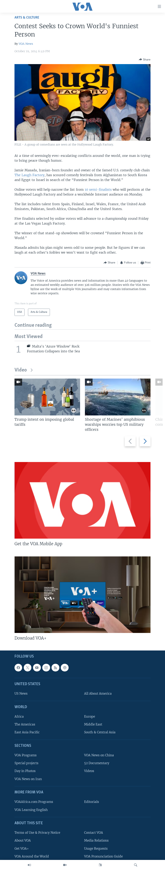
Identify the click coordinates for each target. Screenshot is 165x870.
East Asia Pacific (27, 732)
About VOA (22, 840)
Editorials (91, 802)
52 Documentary (96, 763)
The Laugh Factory (29, 175)
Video (20, 370)
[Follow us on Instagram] (46, 667)
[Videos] (65, 865)
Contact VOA (93, 833)
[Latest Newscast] (29, 865)
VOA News (26, 44)
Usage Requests (96, 848)
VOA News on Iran (28, 779)
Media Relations (96, 840)
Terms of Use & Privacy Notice (37, 833)
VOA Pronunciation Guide (103, 856)
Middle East (93, 724)
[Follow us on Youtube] (37, 667)
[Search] (136, 865)
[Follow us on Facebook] (18, 667)
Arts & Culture (26, 17)
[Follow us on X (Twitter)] (27, 667)
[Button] (145, 59)
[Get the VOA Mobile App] (82, 500)
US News (21, 694)
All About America (98, 694)
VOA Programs (25, 755)
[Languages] (100, 865)
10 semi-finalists (98, 189)
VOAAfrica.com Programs (33, 802)
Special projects (26, 763)
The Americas (24, 724)
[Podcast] (64, 667)
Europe (89, 716)
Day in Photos (25, 771)
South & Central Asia (100, 732)
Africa (19, 716)
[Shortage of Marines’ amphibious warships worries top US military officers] (118, 397)
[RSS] (55, 667)
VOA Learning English (31, 810)
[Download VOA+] (82, 594)
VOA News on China (99, 755)
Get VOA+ (21, 848)
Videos (89, 771)
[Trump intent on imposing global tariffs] (47, 397)
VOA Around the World (31, 856)
